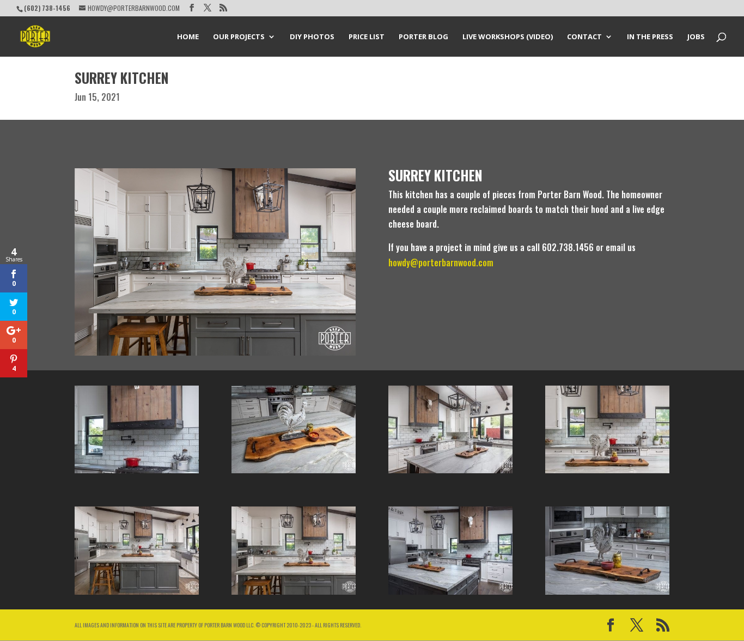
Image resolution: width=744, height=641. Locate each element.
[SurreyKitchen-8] (450, 473)
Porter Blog (423, 37)
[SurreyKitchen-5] (137, 473)
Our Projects (239, 37)
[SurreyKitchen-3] (607, 473)
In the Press (650, 37)
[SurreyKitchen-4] (450, 594)
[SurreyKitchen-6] (607, 594)
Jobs (696, 37)
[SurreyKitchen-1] (137, 594)
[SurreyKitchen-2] (293, 594)
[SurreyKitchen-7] (293, 473)
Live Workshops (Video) (507, 37)
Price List (367, 37)
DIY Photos (312, 37)
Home (188, 37)
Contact (584, 37)
